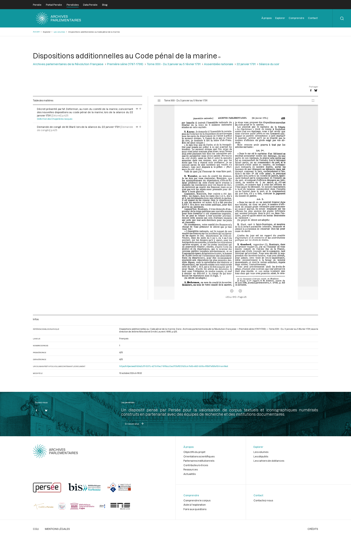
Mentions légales (57, 528)
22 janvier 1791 (246, 64)
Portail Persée (54, 4)
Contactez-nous (263, 500)
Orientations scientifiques (198, 456)
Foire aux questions (194, 509)
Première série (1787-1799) (125, 64)
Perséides (73, 4)
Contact (313, 17)
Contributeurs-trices (195, 465)
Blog (104, 4)
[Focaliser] (140, 108)
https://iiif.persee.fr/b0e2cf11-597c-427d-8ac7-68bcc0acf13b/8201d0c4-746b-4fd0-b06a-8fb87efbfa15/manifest (173, 366)
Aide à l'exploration (194, 504)
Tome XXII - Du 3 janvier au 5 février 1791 (173, 64)
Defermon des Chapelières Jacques (54, 119)
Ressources (190, 469)
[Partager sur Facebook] (310, 90)
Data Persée (90, 4)
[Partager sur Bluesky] (315, 90)
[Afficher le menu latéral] (159, 100)
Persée (37, 4)
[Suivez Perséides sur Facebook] (36, 410)
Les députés (261, 456)
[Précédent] (232, 291)
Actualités (189, 473)
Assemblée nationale (218, 64)
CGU (36, 528)
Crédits (313, 528)
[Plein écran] (313, 100)
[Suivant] (240, 291)
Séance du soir (269, 64)
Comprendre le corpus (196, 500)
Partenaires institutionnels (198, 460)
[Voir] (219, 55)
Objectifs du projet (194, 451)
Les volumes (59, 32)
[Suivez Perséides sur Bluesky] (46, 410)
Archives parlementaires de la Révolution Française (68, 64)
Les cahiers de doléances (269, 460)
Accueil (36, 32)
